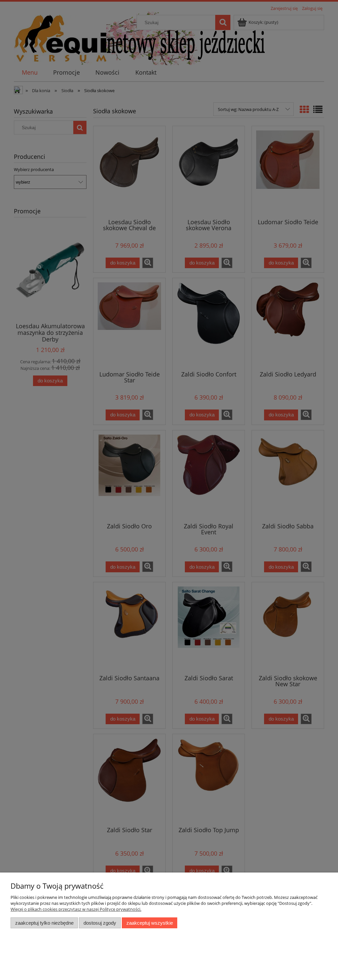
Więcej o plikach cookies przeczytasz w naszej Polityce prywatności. (76, 909)
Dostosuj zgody (100, 923)
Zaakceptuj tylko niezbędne (44, 923)
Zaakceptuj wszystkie (149, 923)
